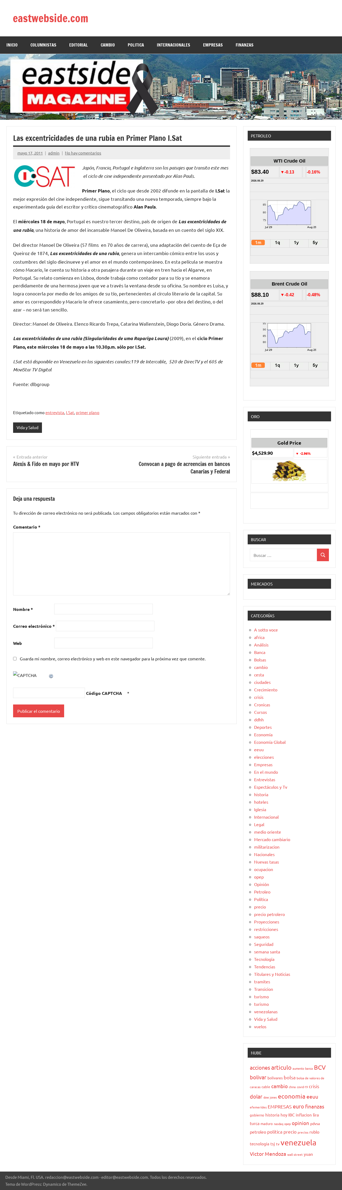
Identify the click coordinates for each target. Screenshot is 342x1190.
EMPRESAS (213, 45)
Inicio (12, 45)
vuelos (260, 1026)
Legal (259, 824)
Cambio (108, 45)
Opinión (261, 884)
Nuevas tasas (266, 861)
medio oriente (267, 831)
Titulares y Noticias (272, 974)
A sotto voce (266, 629)
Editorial (78, 45)
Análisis (261, 644)
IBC (291, 1114)
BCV (320, 1067)
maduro (267, 1123)
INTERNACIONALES (173, 45)
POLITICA (136, 45)
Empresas (263, 764)
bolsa (290, 1077)
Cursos (260, 712)
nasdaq (278, 1124)
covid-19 (302, 1087)
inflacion (304, 1114)
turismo (261, 996)
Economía (263, 734)
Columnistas (43, 45)
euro (298, 1106)
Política (261, 899)
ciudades (262, 682)
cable (266, 1086)
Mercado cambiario (272, 839)
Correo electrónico (34, 626)
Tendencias (264, 966)
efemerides (258, 1107)
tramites (262, 981)
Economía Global (270, 742)
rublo (314, 1131)
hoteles (261, 801)
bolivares (275, 1077)
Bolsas (260, 659)
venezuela (298, 1142)
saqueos (262, 936)
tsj (272, 1143)
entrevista (54, 412)
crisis (258, 697)
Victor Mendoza (268, 1153)
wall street (295, 1154)
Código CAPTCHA (104, 693)
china (292, 1087)
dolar (256, 1096)
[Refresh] (51, 675)
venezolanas (266, 1011)
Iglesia (260, 809)
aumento (298, 1068)
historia (261, 794)
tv (277, 1143)
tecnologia (259, 1143)
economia (291, 1096)
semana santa (267, 951)
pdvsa (315, 1123)
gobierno (257, 1115)
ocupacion (263, 869)
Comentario (26, 527)
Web (17, 643)
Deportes (263, 727)
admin (54, 152)
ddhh (259, 719)
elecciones (264, 757)
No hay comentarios (83, 152)
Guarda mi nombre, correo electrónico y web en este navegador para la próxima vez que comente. (113, 658)
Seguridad (263, 944)
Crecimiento (265, 689)
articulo (281, 1067)
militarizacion (266, 846)
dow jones (270, 1097)
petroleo (258, 1131)
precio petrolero (269, 914)
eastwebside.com (50, 18)
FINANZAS (245, 45)
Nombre (23, 609)
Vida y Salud (27, 427)
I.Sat (70, 412)
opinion (300, 1123)
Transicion (263, 989)
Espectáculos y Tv (270, 787)
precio (260, 906)
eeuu (259, 749)
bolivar (258, 1077)
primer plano (87, 412)
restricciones (266, 929)
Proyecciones (266, 921)
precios (303, 1132)
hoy (284, 1114)
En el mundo (266, 772)
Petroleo (262, 891)
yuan (308, 1154)
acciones (260, 1067)
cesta (259, 674)
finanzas (314, 1106)
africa (259, 637)
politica (274, 1131)
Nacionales (264, 854)
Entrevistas (264, 779)
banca (309, 1068)
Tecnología (264, 959)
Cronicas (262, 704)
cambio (261, 667)
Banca (259, 652)
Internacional (266, 816)
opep (259, 876)
